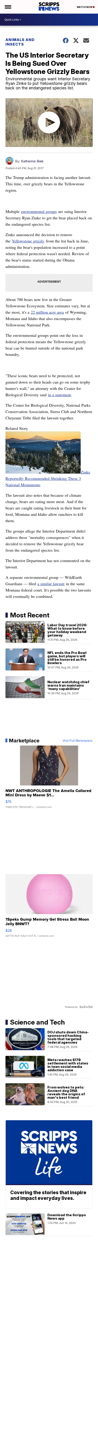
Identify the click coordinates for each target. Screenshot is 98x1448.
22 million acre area (47, 312)
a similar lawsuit (50, 583)
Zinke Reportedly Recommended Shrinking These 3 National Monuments (47, 478)
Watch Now (85, 7)
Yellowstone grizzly (28, 241)
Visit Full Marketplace (78, 740)
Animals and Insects (20, 41)
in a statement (59, 394)
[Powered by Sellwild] (86, 1006)
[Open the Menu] (7, 6)
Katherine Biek (32, 161)
